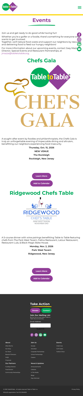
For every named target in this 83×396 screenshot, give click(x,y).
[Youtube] (79, 49)
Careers (33, 357)
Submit (40, 329)
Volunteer (34, 348)
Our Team (8, 351)
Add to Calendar (41, 183)
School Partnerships (36, 354)
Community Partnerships (12, 372)
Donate (35, 310)
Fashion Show (60, 351)
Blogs (32, 375)
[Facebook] (79, 34)
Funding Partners (10, 366)
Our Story (8, 348)
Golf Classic (59, 348)
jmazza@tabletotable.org (15, 53)
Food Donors (9, 369)
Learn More (41, 176)
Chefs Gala (59, 346)
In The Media (34, 372)
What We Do (9, 346)
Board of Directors (10, 354)
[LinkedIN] (79, 44)
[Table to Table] (10, 7)
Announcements (36, 366)
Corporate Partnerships (37, 351)
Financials (8, 360)
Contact (46, 310)
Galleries (33, 369)
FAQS (7, 357)
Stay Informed (35, 378)
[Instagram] (79, 39)
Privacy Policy (76, 389)
